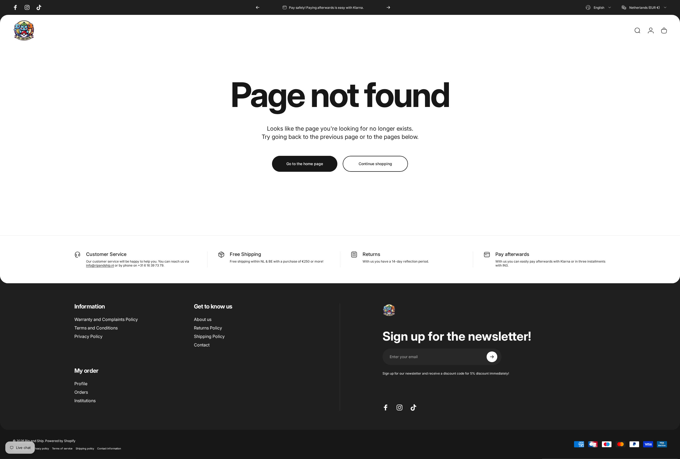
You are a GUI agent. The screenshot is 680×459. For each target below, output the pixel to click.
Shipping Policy (209, 336)
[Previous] (258, 7)
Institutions (85, 400)
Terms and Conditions (96, 328)
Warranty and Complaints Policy (106, 319)
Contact (202, 345)
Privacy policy (41, 448)
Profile (80, 383)
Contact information (109, 448)
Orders (81, 392)
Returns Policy (208, 328)
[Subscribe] (492, 356)
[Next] (388, 7)
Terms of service (62, 448)
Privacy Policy (88, 336)
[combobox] (599, 7)
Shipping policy (85, 448)
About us (202, 319)
